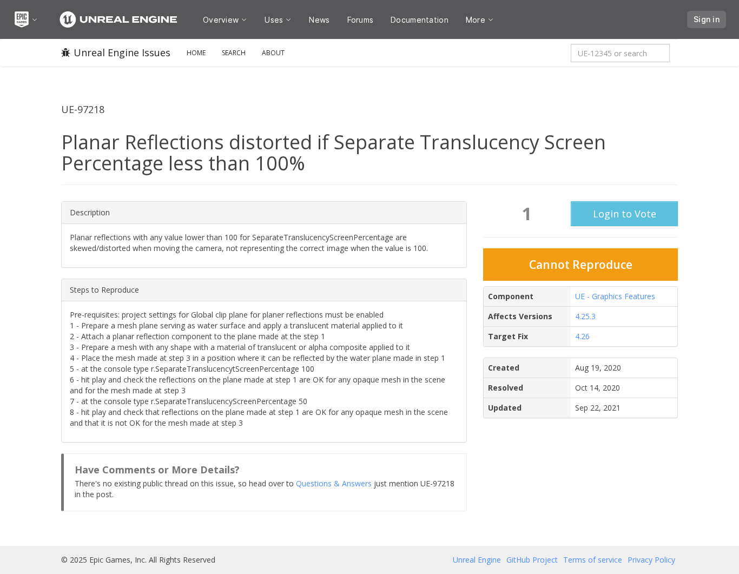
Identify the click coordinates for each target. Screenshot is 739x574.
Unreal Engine (477, 560)
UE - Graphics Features (615, 296)
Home (196, 52)
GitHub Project (532, 560)
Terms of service (592, 560)
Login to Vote (624, 213)
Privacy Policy (651, 560)
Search (234, 52)
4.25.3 (585, 316)
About (273, 52)
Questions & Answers (334, 483)
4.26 (582, 336)
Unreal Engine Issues (122, 52)
